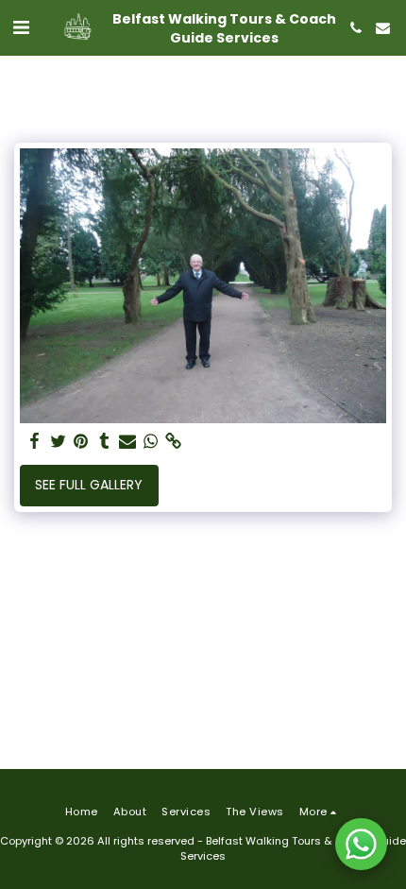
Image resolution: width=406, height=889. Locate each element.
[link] (173, 442)
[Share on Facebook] (34, 442)
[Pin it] (81, 442)
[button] (21, 27)
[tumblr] (104, 442)
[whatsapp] (151, 442)
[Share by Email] (127, 442)
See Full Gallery (89, 484)
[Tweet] (58, 442)
